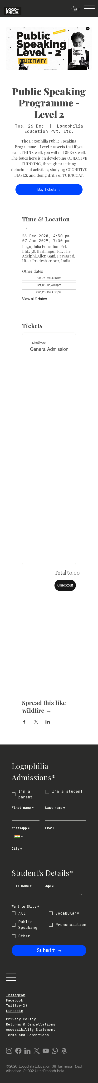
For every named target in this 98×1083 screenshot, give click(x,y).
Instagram (15, 995)
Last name (55, 808)
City (17, 849)
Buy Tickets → (49, 189)
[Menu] (89, 8)
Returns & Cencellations (30, 1024)
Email (50, 828)
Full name (22, 886)
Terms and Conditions (27, 1035)
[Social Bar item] (9, 1051)
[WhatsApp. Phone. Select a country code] (19, 836)
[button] (77, 8)
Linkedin (14, 1010)
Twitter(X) (16, 1005)
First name (23, 808)
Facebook (14, 1000)
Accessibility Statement (30, 1029)
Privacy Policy (21, 1019)
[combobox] (65, 894)
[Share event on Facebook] (24, 722)
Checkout (65, 585)
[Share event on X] (36, 722)
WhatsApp (21, 828)
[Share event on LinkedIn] (47, 722)
